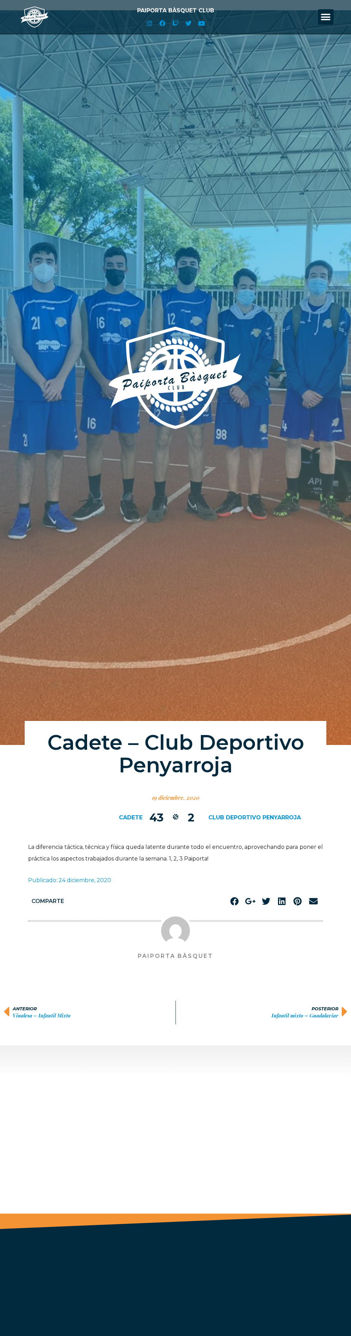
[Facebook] (162, 23)
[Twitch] (175, 23)
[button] (326, 17)
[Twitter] (188, 23)
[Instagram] (149, 23)
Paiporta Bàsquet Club (175, 10)
